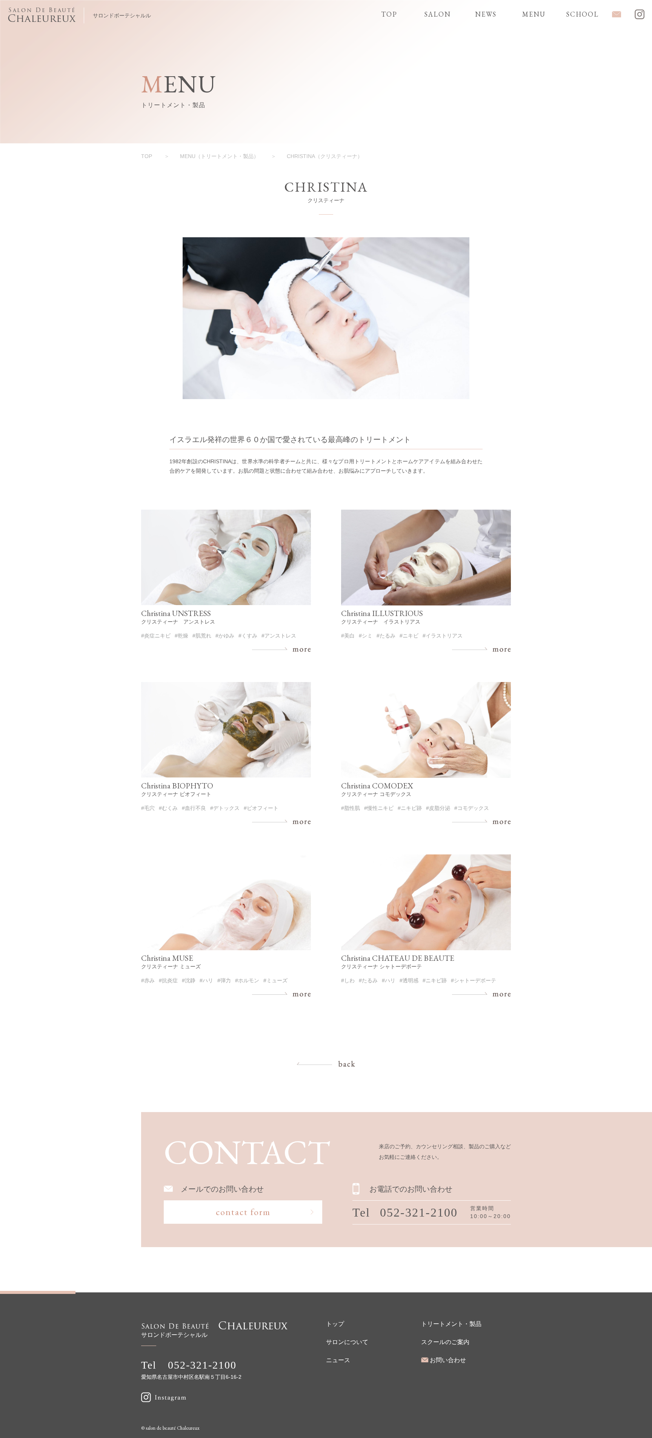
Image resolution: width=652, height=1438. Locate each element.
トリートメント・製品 (451, 1324)
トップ (335, 1324)
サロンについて (347, 1342)
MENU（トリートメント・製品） (219, 156)
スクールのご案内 (445, 1342)
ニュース (338, 1360)
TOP (146, 156)
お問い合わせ (448, 1360)
